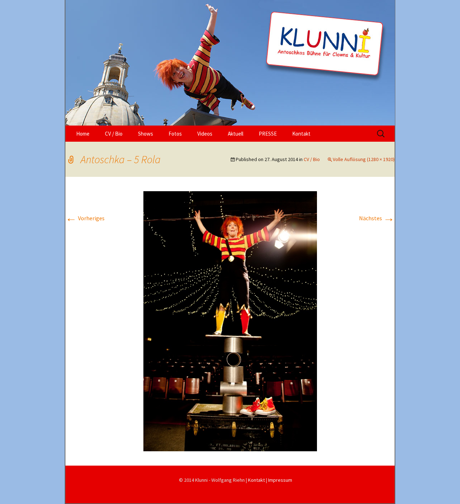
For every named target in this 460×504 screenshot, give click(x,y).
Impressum (280, 480)
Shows (145, 133)
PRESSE (268, 133)
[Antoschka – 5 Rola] (230, 320)
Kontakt (301, 133)
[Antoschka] (230, 63)
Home (82, 133)
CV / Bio (114, 133)
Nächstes (377, 218)
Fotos (175, 133)
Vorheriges (85, 218)
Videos (204, 133)
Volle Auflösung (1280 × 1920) (364, 159)
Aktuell (235, 133)
